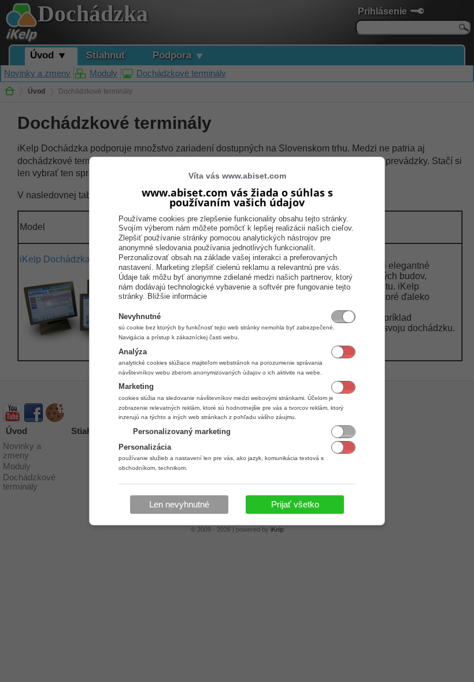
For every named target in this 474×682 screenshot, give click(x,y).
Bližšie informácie (177, 296)
